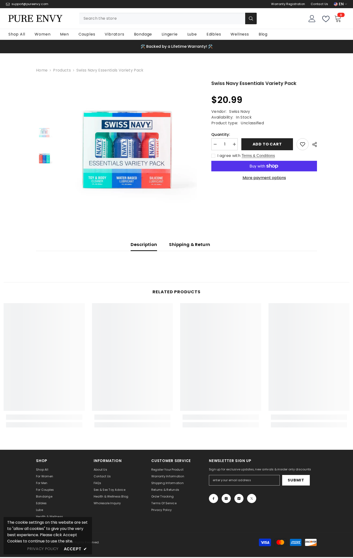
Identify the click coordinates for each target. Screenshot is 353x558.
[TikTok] (238, 498)
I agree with (228, 155)
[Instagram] (226, 498)
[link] (44, 417)
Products (62, 70)
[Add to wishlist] (303, 144)
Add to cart (267, 144)
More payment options (264, 177)
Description (144, 244)
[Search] (168, 18)
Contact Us (319, 4)
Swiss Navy (239, 111)
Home (42, 70)
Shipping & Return (189, 244)
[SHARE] (313, 144)
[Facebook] (213, 498)
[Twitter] (251, 498)
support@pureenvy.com (30, 4)
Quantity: (220, 134)
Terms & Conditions (258, 156)
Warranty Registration (288, 4)
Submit (296, 480)
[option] (176, 46)
